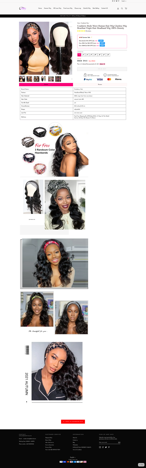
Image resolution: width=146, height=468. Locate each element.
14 (83, 54)
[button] (81, 31)
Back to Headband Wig (74, 421)
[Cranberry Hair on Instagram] (100, 447)
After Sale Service (49, 442)
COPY (101, 41)
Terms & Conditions (77, 449)
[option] (73, 16)
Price (79, 58)
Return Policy (48, 440)
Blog (74, 442)
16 (87, 54)
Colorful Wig (86, 8)
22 (99, 54)
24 (103, 54)
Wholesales (75, 445)
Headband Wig (84, 23)
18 (91, 54)
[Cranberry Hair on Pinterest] (109, 447)
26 (108, 54)
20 (95, 54)
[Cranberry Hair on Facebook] (103, 447)
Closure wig (78, 8)
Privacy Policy (48, 447)
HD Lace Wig (57, 8)
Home (40, 8)
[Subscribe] (119, 442)
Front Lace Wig (67, 8)
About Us (75, 437)
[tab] (46, 84)
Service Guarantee (49, 445)
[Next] (71, 79)
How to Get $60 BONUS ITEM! (52, 449)
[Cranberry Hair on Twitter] (106, 447)
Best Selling (96, 8)
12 (79, 54)
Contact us (75, 440)
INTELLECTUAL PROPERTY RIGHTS (82, 447)
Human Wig (47, 8)
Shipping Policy (48, 437)
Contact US (104, 8)
